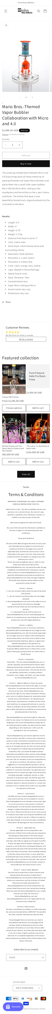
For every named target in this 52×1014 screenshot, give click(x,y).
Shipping (5, 134)
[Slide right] (32, 97)
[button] (6, 11)
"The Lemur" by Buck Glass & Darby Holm (37, 447)
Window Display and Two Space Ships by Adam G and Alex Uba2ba (13, 448)
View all (26, 474)
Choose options (14, 408)
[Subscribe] (42, 957)
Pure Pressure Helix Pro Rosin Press (37, 376)
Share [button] (8, 302)
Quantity (5, 139)
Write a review (26, 339)
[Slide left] (19, 97)
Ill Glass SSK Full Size (10, 397)
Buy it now (26, 163)
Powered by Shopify (38, 1009)
